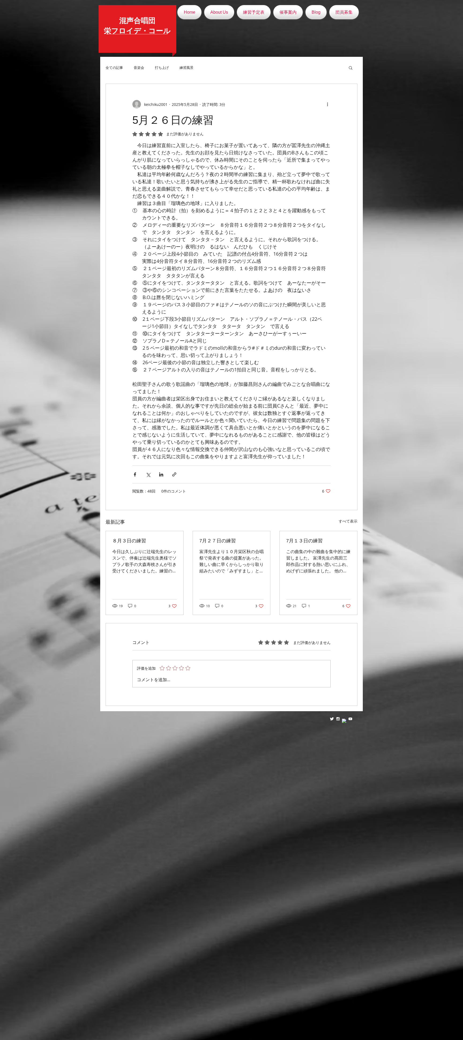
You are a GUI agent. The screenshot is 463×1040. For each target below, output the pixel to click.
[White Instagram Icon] (338, 719)
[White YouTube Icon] (350, 719)
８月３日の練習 (129, 540)
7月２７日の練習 (217, 540)
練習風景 (186, 67)
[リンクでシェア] (174, 474)
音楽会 (139, 67)
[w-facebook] (344, 721)
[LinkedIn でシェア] (161, 474)
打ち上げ (162, 67)
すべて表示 (348, 521)
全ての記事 (114, 67)
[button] (350, 67)
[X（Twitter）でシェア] (148, 474)
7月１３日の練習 (304, 540)
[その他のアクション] (327, 104)
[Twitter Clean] (332, 719)
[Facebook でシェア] (134, 474)
